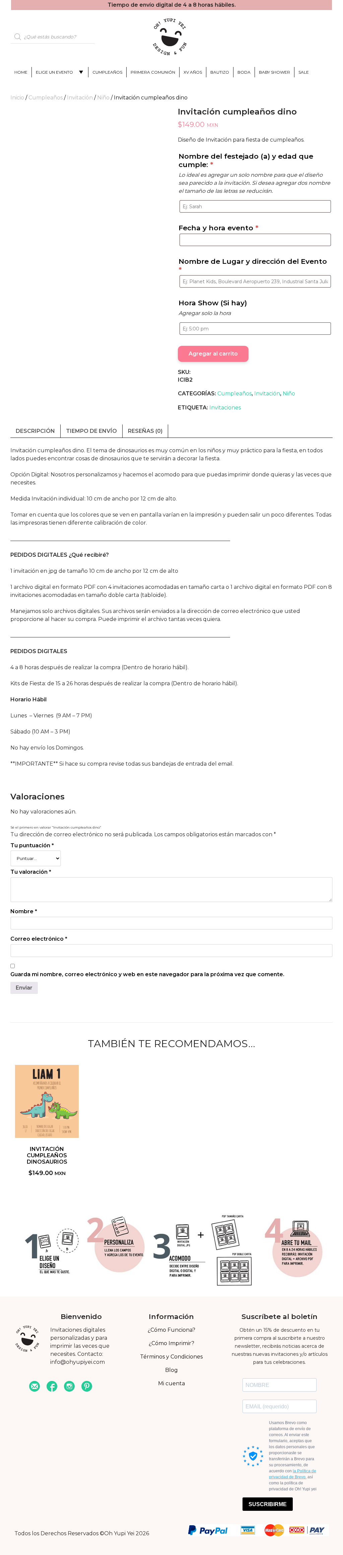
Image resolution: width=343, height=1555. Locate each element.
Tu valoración (30, 872)
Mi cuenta (171, 1383)
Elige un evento (54, 72)
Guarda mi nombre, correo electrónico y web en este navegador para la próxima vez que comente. (147, 974)
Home (20, 72)
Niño (103, 97)
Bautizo (219, 72)
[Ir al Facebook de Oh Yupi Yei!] (52, 1387)
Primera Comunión (153, 72)
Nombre (23, 911)
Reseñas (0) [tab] (145, 431)
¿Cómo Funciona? (171, 1330)
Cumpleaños (107, 72)
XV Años (193, 72)
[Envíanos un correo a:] (34, 1387)
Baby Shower (274, 72)
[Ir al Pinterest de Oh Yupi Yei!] (86, 1387)
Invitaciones (225, 407)
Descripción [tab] (35, 431)
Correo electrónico (38, 939)
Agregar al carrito (213, 354)
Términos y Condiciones (171, 1356)
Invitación (80, 97)
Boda (244, 72)
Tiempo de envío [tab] (91, 431)
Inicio (17, 97)
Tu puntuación (32, 845)
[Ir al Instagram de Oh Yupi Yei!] (69, 1387)
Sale (303, 72)
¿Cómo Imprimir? (171, 1343)
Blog (171, 1370)
